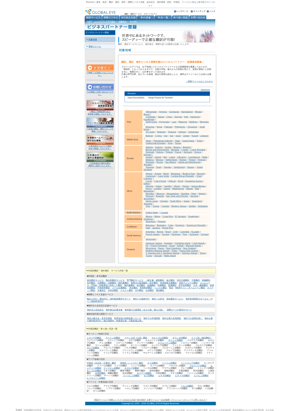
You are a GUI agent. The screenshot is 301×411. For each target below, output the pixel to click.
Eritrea (147, 183)
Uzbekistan (193, 132)
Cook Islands (198, 243)
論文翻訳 (170, 280)
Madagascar (178, 188)
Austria (168, 147)
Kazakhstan (149, 119)
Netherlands (171, 160)
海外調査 (141, 400)
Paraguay (176, 234)
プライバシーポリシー (181, 400)
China (169, 117)
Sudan (186, 201)
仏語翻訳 (149, 290)
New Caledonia (173, 248)
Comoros (148, 178)
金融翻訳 (151, 285)
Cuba (170, 225)
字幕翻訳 (195, 280)
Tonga (203, 253)
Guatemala (193, 216)
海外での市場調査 (151, 318)
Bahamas (150, 225)
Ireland (158, 157)
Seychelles (149, 199)
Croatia (184, 149)
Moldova (150, 160)
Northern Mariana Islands (158, 250)
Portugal (202, 160)
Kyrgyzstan (164, 122)
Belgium (187, 147)
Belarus (177, 147)
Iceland (149, 157)
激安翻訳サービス (95, 280)
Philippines (180, 127)
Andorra (159, 147)
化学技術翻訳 (185, 285)
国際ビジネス (115, 400)
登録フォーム (94, 46)
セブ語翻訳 (149, 375)
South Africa (175, 201)
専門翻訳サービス (135, 280)
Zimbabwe (203, 206)
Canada (164, 212)
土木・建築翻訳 (200, 285)
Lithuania (181, 157)
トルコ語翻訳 (187, 386)
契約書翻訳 (129, 285)
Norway (183, 160)
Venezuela (151, 239)
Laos (174, 122)
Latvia (172, 157)
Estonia (160, 152)
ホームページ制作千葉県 (196, 410)
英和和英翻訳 (146, 288)
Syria (170, 143)
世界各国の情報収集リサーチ (127, 318)
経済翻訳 (141, 285)
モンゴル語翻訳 (94, 370)
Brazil (168, 232)
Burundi (201, 173)
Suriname (194, 234)
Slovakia (148, 164)
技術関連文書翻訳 (168, 283)
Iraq (171, 136)
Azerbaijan (174, 112)
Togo (148, 206)
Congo (149, 181)
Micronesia (151, 248)
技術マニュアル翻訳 (188, 283)
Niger (193, 193)
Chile (175, 232)
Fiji (147, 245)
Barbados (161, 225)
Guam (172, 245)
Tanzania (148, 204)
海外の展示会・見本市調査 (99, 318)
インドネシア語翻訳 (190, 363)
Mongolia (204, 122)
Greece (197, 152)
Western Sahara (179, 206)
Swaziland (197, 201)
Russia (159, 162)
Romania (150, 162)
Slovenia (150, 167)
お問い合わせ (199, 400)
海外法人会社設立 (95, 310)
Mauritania (149, 191)
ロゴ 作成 (269, 410)
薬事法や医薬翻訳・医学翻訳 (144, 283)
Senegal (194, 196)
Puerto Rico (167, 228)
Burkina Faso (189, 173)
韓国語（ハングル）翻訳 (131, 363)
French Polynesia (158, 245)
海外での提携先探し (193, 318)
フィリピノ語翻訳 (131, 375)
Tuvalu (149, 256)
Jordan (186, 136)
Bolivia (160, 232)
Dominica (179, 225)
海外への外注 (158, 299)
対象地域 (122, 22)
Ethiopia (149, 186)
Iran (166, 136)
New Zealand (189, 248)
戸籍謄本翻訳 (103, 288)
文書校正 (101, 290)
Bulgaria (175, 149)
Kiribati (180, 245)
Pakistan (168, 127)
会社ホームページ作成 (175, 410)
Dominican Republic (196, 225)
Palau (174, 250)
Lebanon (204, 136)
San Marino (170, 162)
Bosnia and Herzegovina (157, 149)
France (178, 152)
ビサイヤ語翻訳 (182, 375)
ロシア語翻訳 (93, 347)
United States (152, 212)
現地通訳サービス (174, 299)
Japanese (205, 89)
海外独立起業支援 (114, 310)
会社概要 (165, 400)
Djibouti (172, 181)
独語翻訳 (160, 290)
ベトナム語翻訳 (169, 363)
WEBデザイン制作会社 (53, 410)
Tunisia (155, 206)
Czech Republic (198, 149)
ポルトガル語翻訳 (160, 338)
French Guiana (153, 234)
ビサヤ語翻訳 (164, 375)
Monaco (160, 160)
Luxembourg (194, 157)
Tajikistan (161, 132)
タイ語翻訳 (152, 363)
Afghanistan (151, 112)
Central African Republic (182, 176)
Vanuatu (158, 256)
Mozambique (173, 193)
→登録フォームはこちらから (199, 81)
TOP (89, 22)
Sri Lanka (150, 132)
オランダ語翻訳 (179, 338)
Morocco (160, 193)
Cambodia (151, 117)
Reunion (150, 196)
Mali (197, 188)
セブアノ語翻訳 (144, 373)
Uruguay (205, 234)
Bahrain (149, 136)
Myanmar (150, 127)
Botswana (175, 173)
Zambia (192, 206)
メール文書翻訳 (119, 288)
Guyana (165, 234)
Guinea (185, 186)
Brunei (147, 114)
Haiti (148, 228)
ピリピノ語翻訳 (201, 375)
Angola (158, 173)
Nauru (161, 248)
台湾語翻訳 (100, 373)
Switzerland (179, 167)
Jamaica (156, 228)
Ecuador (195, 232)
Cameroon (151, 176)
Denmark (150, 152)
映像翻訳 (206, 280)
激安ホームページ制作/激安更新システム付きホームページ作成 (91, 410)
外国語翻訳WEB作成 (32, 410)
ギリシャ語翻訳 (175, 340)
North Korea (151, 122)
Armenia (163, 112)
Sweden (168, 167)
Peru (185, 234)
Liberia (167, 188)
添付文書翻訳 (183, 280)
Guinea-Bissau (198, 186)
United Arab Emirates (156, 143)
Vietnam (182, 132)
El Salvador (180, 216)
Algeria (149, 173)
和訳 (171, 288)
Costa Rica (168, 216)
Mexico (149, 216)
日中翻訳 (139, 290)
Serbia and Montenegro (189, 162)
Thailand (172, 132)
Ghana (177, 186)
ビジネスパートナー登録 (104, 22)
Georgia (178, 117)
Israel (178, 136)
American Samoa (154, 243)
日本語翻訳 (113, 290)
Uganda (165, 206)
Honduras (148, 219)
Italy (165, 157)
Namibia (185, 193)
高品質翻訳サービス (115, 280)
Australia (168, 243)
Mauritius (150, 193)
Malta (204, 157)
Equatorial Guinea (194, 181)
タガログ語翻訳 (131, 368)
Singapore (192, 127)
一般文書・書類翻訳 (154, 280)
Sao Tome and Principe (177, 196)
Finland (169, 152)
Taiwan (161, 117)
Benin (166, 173)
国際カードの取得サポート (179, 310)
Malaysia (183, 122)
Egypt (180, 181)
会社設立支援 (129, 400)
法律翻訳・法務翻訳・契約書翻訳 (113, 283)
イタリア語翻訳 (94, 338)
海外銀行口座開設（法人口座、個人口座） (144, 310)
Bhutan (198, 112)
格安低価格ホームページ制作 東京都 (248, 410)
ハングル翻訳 (160, 288)
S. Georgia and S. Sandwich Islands (163, 253)
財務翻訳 (162, 285)
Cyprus (158, 136)
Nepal (159, 127)
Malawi (189, 188)
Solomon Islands (190, 253)
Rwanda (160, 196)
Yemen (178, 143)
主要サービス (152, 400)
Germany (188, 152)
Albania (149, 147)
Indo (186, 117)
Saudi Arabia (188, 141)
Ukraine (190, 167)
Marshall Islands (193, 245)
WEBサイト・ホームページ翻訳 (190, 288)
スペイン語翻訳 (113, 338)
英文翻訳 (133, 288)
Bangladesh (187, 112)
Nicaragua (151, 221)
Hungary (148, 155)
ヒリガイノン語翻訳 (96, 378)
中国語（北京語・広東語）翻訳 (101, 363)
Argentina (150, 232)
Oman (148, 141)
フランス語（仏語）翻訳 (135, 338)
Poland (192, 160)
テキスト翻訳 (126, 290)
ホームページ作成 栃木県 (220, 410)
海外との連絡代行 (141, 299)
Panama (162, 221)
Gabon (159, 186)
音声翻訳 (91, 283)
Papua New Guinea (188, 250)
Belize (157, 216)
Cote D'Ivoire (160, 181)
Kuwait (195, 136)
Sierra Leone (152, 201)
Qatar (177, 141)
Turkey (199, 141)
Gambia (168, 186)
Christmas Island (182, 243)
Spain (159, 167)
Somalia (164, 201)
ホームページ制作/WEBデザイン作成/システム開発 (142, 410)
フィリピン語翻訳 (111, 368)
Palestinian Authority (163, 141)
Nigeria (202, 193)
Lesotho (157, 188)
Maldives (193, 122)
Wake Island (170, 256)
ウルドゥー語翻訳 (198, 365)
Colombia (184, 232)
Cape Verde (163, 176)
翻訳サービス (101, 400)
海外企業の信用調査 (171, 318)
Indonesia (195, 117)
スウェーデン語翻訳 (167, 343)
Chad (199, 176)
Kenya (149, 188)
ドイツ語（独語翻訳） (201, 338)
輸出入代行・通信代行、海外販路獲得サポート (109, 299)
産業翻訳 (172, 285)
